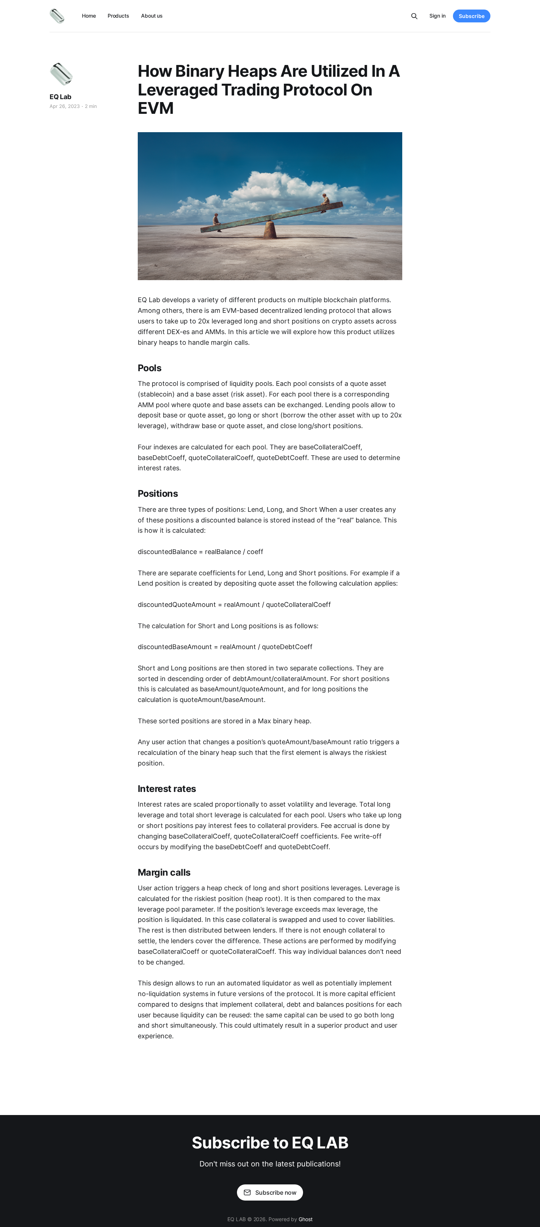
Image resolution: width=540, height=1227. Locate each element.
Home (89, 15)
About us (152, 15)
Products (118, 15)
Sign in (437, 15)
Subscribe (472, 16)
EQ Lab (60, 97)
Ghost (306, 1219)
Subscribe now (275, 1192)
